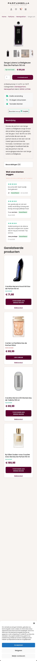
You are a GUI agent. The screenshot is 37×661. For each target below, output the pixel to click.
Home (4, 17)
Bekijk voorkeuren (18, 656)
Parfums (11, 17)
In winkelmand (23, 77)
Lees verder (18, 357)
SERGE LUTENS (25, 89)
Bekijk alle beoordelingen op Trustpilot (19, 178)
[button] (34, 623)
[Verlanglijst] (16, 9)
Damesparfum (20, 87)
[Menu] (25, 9)
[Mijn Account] (11, 9)
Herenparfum (21, 17)
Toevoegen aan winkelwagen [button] (18, 302)
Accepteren (18, 645)
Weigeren (18, 650)
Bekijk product (18, 308)
